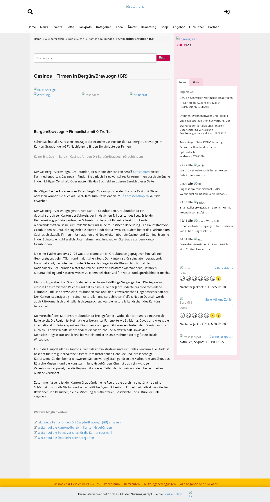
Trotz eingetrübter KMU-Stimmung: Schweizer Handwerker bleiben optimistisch (201, 147)
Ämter (132, 27)
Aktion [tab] (196, 82)
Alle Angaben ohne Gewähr (199, 484)
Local (119, 27)
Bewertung (148, 27)
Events (57, 27)
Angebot (178, 27)
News (44, 27)
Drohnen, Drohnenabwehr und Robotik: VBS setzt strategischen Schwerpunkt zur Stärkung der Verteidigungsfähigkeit (205, 120)
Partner (213, 27)
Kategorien (103, 27)
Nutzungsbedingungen (160, 484)
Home (32, 27)
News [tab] (182, 82)
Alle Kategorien (54, 39)
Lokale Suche (76, 39)
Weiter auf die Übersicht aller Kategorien (66, 438)
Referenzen (132, 484)
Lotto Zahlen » (223, 268)
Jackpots (85, 27)
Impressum (112, 484)
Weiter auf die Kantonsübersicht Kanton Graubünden (75, 427)
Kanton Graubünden (101, 39)
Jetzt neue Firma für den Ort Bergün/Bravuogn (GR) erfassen (79, 422)
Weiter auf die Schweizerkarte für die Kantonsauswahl (75, 433)
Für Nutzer (196, 27)
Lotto (70, 27)
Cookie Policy (172, 494)
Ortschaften (141, 172)
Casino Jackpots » (221, 337)
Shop (164, 27)
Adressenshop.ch (137, 196)
